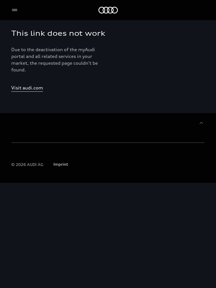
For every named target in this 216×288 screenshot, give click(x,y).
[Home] (108, 10)
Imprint (60, 164)
